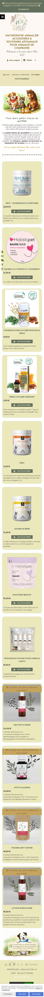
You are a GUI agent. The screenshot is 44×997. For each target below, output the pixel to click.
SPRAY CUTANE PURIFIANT (22, 396)
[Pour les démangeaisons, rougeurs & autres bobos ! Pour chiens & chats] (22, 308)
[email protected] (22, 977)
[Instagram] (2, 269)
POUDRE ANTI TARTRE (22, 847)
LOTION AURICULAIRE (22, 908)
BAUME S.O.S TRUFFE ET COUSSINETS (22, 269)
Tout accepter (36, 994)
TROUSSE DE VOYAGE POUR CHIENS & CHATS (22, 660)
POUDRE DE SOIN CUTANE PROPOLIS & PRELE (22, 332)
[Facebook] (2, 264)
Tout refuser (22, 994)
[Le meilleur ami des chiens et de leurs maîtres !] (22, 247)
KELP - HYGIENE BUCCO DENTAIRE (22, 203)
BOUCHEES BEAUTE (22, 594)
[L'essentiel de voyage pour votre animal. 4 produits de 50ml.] (22, 636)
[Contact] (2, 256)
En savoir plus (23, 9)
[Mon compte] (2, 252)
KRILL (22, 462)
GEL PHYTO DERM (22, 724)
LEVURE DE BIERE (22, 528)
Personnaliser (8, 994)
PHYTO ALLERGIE (22, 787)
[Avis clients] (2, 260)
